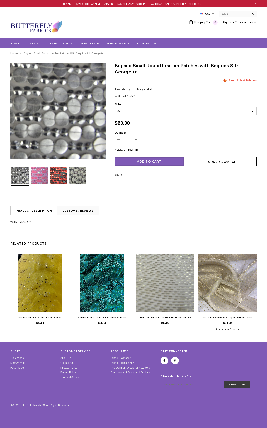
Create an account (246, 22)
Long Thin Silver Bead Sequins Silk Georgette (165, 317)
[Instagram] (175, 360)
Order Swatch (222, 162)
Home (14, 53)
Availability (122, 89)
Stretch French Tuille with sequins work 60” (102, 317)
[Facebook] (164, 360)
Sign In (227, 22)
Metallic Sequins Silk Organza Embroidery (227, 317)
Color (118, 104)
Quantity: (121, 132)
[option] (58, 111)
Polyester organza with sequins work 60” (40, 317)
